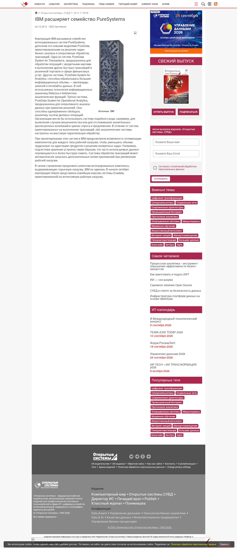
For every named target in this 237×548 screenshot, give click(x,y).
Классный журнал (106, 503)
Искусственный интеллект (166, 230)
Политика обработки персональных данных (141, 467)
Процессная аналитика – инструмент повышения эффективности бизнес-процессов (174, 266)
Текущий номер (127, 4)
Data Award (99, 513)
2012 (76, 13)
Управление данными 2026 (167, 354)
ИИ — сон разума (161, 280)
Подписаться (188, 112)
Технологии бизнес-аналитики (164, 513)
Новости (39, 4)
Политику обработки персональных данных (194, 544)
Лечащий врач (129, 499)
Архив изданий (107, 467)
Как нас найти (154, 463)
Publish (151, 499)
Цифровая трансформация (166, 198)
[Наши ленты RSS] (215, 4)
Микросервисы (191, 221)
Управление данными (125, 513)
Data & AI (97, 517)
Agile (180, 244)
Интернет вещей (161, 235)
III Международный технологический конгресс (173, 320)
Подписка (88, 4)
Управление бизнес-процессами (114, 521)
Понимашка (135, 503)
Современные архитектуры (167, 207)
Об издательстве (100, 463)
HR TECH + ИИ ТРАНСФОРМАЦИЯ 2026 (173, 366)
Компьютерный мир (108, 494)
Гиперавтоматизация (163, 240)
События (54, 4)
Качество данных (119, 517)
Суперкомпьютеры (162, 202)
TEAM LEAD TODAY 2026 (166, 332)
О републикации (187, 463)
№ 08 (85, 13)
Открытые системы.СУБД (151, 494)
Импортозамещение (185, 235)
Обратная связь (136, 463)
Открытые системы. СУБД (55, 13)
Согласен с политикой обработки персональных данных (178, 168)
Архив (165, 4)
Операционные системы (165, 221)
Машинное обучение (163, 226)
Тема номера (106, 4)
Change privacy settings (179, 467)
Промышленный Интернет (166, 212)
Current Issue (150, 4)
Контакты (170, 463)
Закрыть (224, 544)
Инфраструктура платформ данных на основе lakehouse (175, 297)
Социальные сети (186, 202)
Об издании (118, 463)
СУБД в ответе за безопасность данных (175, 291)
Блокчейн (157, 244)
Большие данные (189, 240)
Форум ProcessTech (162, 343)
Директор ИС (102, 499)
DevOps (170, 244)
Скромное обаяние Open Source (171, 285)
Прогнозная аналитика (164, 216)
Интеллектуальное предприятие (156, 517)
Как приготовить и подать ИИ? (169, 274)
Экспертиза (71, 4)
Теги (93, 467)
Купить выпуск (164, 112)
